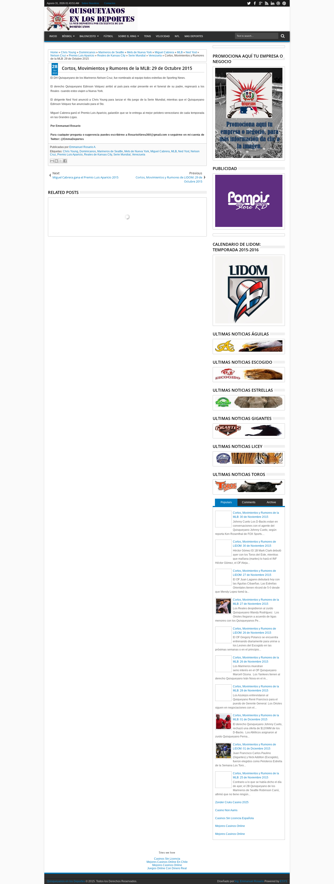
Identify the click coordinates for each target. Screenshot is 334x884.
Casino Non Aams (226, 810)
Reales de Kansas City (98, 154)
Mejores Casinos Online (230, 826)
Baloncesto (88, 36)
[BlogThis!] (56, 161)
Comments (248, 502)
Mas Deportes (193, 36)
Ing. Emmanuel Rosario (249, 881)
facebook (255, 3)
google (261, 3)
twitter (249, 3)
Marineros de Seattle (110, 151)
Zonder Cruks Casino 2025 (232, 802)
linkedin (272, 3)
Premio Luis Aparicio (70, 154)
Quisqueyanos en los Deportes (66, 881)
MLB (174, 151)
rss (266, 3)
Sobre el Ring (127, 36)
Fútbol (108, 36)
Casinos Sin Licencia (167, 858)
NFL (177, 36)
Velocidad (163, 36)
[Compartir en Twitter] (60, 161)
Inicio (53, 36)
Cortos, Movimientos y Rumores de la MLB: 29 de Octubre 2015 (127, 68)
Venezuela (138, 154)
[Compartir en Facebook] (65, 161)
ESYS (283, 881)
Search (282, 36)
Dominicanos (88, 151)
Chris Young (70, 151)
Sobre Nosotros (90, 3)
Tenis (147, 36)
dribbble (278, 3)
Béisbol (67, 36)
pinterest (284, 3)
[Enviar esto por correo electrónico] (52, 161)
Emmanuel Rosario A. (82, 147)
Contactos (109, 3)
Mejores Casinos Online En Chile (167, 862)
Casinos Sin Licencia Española (234, 818)
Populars (226, 502)
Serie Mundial (122, 154)
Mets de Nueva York (136, 151)
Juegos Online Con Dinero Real (167, 868)
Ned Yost (183, 151)
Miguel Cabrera (160, 151)
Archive (271, 502)
